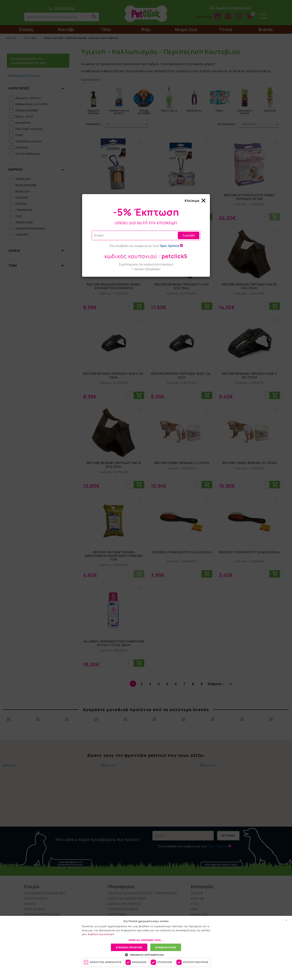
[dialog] (146, 942)
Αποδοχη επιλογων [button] (129, 947)
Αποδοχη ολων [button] (165, 947)
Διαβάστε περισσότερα (101, 934)
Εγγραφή (189, 235)
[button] (146, 940)
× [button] (286, 920)
